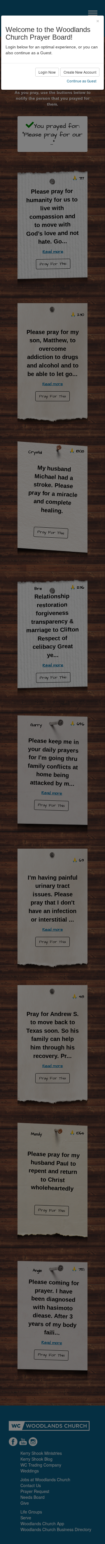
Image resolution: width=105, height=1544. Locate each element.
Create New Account (80, 72)
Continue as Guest (81, 80)
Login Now (47, 72)
